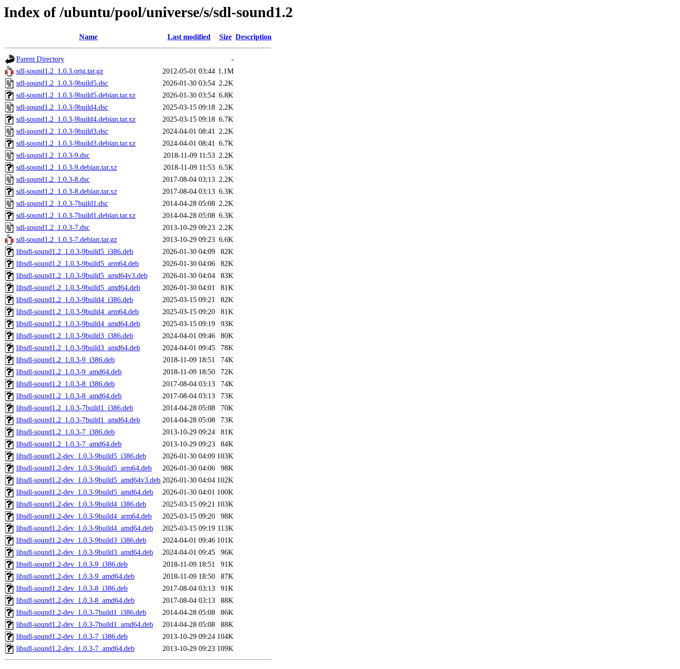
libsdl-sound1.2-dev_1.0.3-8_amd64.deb (75, 600)
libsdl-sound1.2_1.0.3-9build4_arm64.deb (77, 312)
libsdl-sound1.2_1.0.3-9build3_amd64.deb (78, 348)
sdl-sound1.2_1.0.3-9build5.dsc (62, 83)
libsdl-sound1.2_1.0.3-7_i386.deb (65, 432)
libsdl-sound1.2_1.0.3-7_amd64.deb (69, 444)
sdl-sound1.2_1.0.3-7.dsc (53, 227)
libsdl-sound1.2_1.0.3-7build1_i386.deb (74, 408)
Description (253, 37)
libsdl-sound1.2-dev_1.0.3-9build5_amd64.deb (84, 492)
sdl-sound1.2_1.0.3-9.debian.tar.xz (66, 167)
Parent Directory (40, 59)
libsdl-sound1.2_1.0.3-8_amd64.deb (69, 396)
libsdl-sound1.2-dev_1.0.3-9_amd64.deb (75, 576)
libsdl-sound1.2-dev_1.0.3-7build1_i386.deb (81, 612)
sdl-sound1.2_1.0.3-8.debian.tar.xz (66, 191)
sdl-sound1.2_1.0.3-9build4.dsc (62, 107)
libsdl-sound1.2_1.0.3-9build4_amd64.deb (78, 324)
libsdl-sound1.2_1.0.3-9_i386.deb (65, 360)
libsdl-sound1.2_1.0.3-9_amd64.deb (69, 372)
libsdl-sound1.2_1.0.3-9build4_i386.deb (74, 300)
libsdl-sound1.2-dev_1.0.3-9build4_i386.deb (81, 504)
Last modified (188, 37)
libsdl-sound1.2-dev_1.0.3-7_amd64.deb (75, 648)
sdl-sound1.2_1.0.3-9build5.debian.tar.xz (76, 95)
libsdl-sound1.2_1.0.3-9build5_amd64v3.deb (82, 275)
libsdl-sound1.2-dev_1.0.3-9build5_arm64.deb (84, 468)
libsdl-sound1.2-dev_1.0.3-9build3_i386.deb (81, 540)
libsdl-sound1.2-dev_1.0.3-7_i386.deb (72, 636)
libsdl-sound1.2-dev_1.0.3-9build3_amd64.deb (84, 552)
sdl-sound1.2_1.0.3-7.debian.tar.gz (66, 239)
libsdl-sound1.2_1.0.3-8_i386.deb (65, 384)
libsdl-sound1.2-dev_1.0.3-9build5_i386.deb (81, 456)
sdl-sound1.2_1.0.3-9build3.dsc (62, 131)
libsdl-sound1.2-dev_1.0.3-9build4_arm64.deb (84, 516)
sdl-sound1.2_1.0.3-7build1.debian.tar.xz (76, 215)
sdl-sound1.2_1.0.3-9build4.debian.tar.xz (76, 119)
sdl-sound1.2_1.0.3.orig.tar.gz (59, 71)
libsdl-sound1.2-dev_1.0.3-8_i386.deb (72, 588)
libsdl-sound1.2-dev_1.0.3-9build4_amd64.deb (84, 528)
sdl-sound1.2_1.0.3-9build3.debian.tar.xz (76, 143)
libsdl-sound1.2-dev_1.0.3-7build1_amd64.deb (84, 624)
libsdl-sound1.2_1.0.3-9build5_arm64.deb (77, 263)
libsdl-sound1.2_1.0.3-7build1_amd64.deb (78, 420)
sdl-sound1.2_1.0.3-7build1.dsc (62, 203)
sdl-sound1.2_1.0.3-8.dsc (53, 179)
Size (225, 37)
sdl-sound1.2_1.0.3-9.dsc (53, 155)
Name (88, 37)
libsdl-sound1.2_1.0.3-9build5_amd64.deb (78, 287)
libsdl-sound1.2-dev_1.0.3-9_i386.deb (72, 564)
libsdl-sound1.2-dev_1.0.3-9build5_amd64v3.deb (88, 480)
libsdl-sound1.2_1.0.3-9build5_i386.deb (74, 251)
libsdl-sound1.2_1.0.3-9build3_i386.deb (74, 336)
